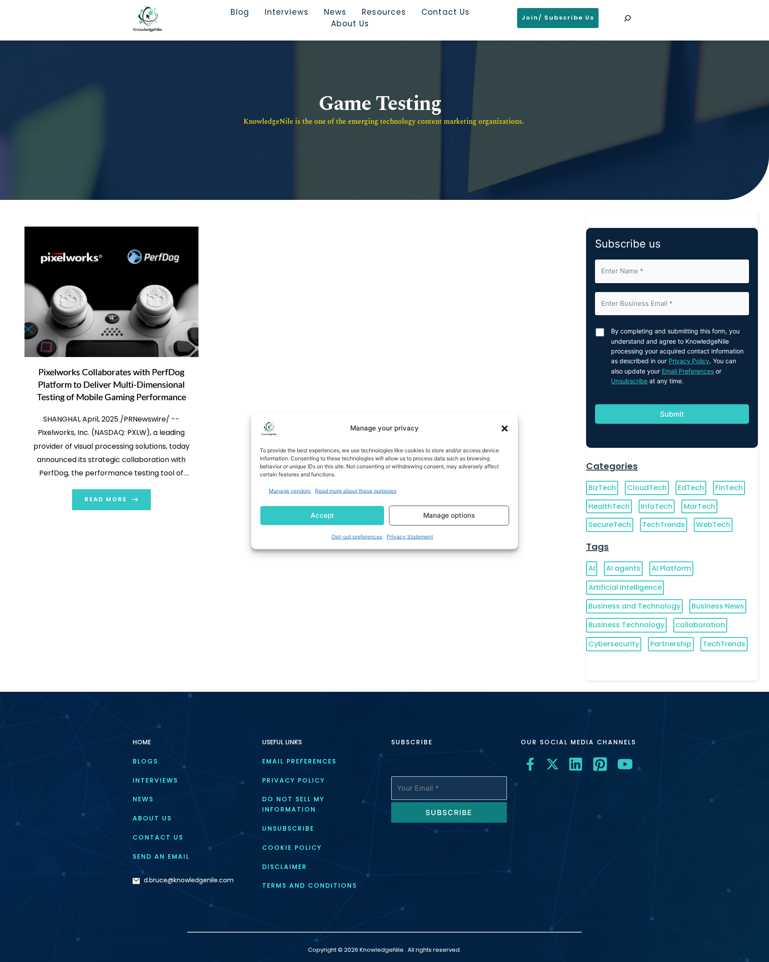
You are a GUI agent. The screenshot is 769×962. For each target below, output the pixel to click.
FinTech (729, 488)
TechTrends (663, 525)
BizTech (602, 488)
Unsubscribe (629, 381)
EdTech (691, 488)
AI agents (623, 568)
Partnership (671, 644)
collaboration (700, 625)
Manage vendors (290, 490)
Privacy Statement (410, 536)
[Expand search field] (627, 18)
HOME (142, 742)
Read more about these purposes (356, 490)
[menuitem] (239, 12)
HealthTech (609, 506)
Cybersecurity (613, 644)
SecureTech (609, 525)
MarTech (699, 506)
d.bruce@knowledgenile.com (189, 880)
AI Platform (671, 568)
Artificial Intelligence (625, 587)
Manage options (449, 515)
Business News (718, 606)
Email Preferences (688, 371)
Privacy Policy (688, 361)
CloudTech (647, 488)
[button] (504, 428)
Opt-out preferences (357, 536)
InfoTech (656, 506)
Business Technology (626, 625)
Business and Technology (634, 606)
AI (591, 568)
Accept (322, 515)
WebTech (713, 525)
